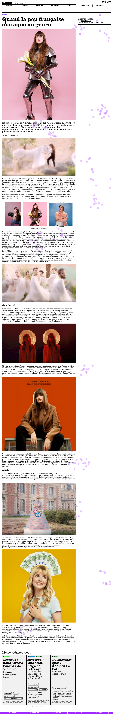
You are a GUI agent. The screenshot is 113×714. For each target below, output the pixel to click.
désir (54, 693)
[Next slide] (77, 680)
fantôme (40, 695)
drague (55, 699)
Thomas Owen (33, 697)
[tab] (32, 706)
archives (100, 6)
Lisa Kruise (19, 701)
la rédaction (34, 713)
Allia (54, 688)
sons (69, 6)
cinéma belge (33, 687)
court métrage (33, 684)
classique (31, 695)
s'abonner (78, 713)
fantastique (32, 692)
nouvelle (41, 692)
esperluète (8, 693)
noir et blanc (33, 690)
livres (39, 6)
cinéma (10, 6)
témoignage (61, 688)
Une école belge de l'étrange (37, 701)
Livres (7, 656)
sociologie (56, 696)
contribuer (57, 713)
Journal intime (9, 696)
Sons (5, 14)
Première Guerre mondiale (13, 699)
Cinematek (43, 690)
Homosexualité (66, 691)
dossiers (85, 6)
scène (25, 6)
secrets (68, 693)
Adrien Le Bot (67, 696)
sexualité (56, 691)
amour (15, 693)
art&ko (55, 6)
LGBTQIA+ (61, 693)
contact (99, 713)
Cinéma (32, 656)
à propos (12, 713)
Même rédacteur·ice (15, 652)
